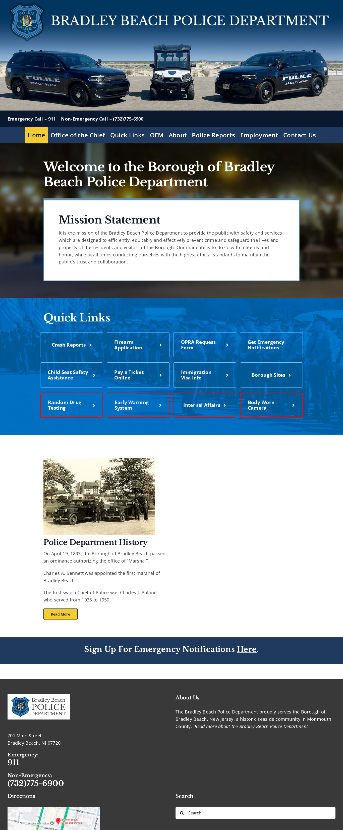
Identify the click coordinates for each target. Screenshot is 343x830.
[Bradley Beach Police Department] (99, 460)
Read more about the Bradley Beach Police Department (251, 726)
